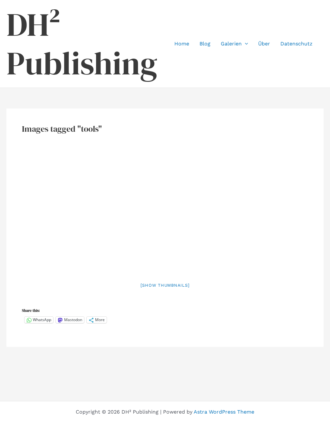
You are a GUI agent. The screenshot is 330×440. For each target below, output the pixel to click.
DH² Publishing (81, 43)
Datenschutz (296, 44)
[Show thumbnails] (165, 285)
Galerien (231, 44)
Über (264, 44)
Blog (204, 44)
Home (181, 44)
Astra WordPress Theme (224, 412)
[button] (245, 44)
